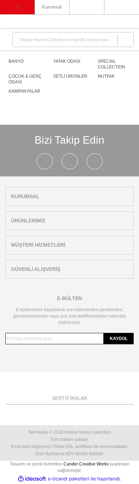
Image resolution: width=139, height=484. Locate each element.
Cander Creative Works (86, 464)
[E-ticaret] (68, 479)
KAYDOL (119, 338)
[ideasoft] (32, 478)
